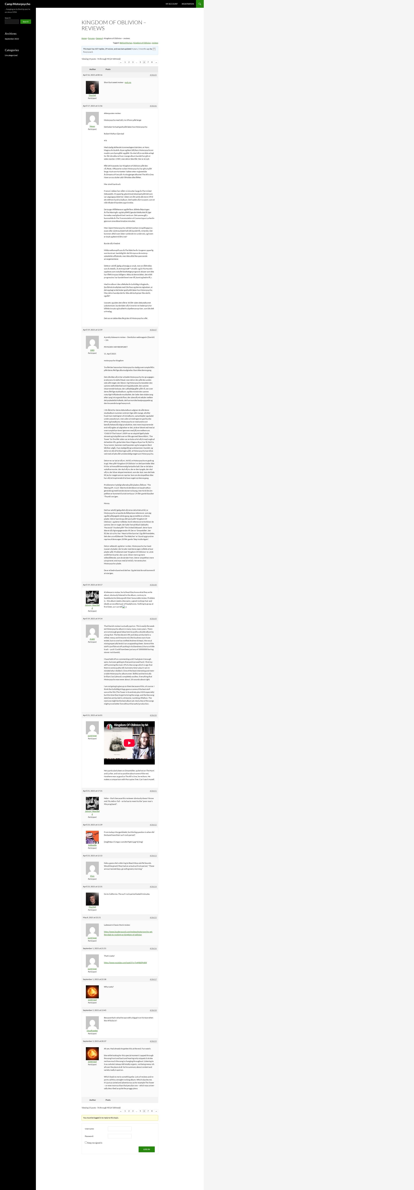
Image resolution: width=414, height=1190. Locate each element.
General (99, 38)
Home (84, 38)
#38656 (153, 948)
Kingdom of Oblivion (142, 43)
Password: (89, 1136)
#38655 (153, 917)
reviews (155, 43)
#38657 (153, 979)
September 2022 (12, 39)
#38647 (153, 330)
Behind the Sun (126, 43)
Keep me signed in (94, 1143)
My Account (172, 4)
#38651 (153, 791)
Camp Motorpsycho (17, 4)
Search (8, 18)
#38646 (153, 106)
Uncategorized (11, 55)
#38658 (153, 1010)
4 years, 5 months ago (141, 49)
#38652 (153, 824)
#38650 (153, 715)
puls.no (128, 82)
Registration (188, 4)
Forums (91, 38)
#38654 (153, 886)
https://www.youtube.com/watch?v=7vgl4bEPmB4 (125, 962)
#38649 (153, 618)
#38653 (153, 855)
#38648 (153, 585)
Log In (146, 1149)
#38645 (153, 75)
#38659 (153, 1041)
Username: (89, 1129)
